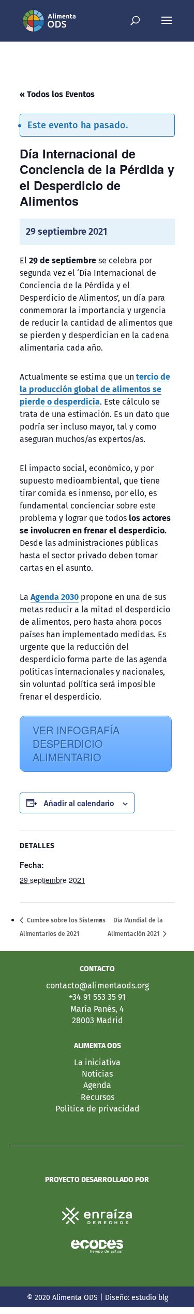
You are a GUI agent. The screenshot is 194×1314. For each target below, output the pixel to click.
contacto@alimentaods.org (97, 985)
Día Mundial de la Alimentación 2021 (135, 927)
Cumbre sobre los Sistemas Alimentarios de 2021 (63, 927)
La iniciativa (97, 1062)
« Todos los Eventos (57, 94)
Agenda (97, 1085)
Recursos (97, 1097)
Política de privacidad (97, 1109)
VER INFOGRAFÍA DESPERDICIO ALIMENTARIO (76, 743)
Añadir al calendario (78, 803)
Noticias (97, 1074)
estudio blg (149, 1297)
